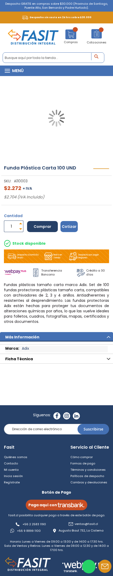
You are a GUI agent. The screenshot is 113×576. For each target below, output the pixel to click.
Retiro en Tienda (57, 256)
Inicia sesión (13, 476)
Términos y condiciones (88, 470)
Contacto (11, 463)
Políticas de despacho (87, 476)
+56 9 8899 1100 (29, 531)
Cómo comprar (81, 457)
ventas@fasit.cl (86, 524)
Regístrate (12, 482)
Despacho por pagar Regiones (88, 256)
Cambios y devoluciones (88, 482)
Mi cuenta (11, 470)
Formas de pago (82, 463)
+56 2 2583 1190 (34, 524)
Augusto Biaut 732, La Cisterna (81, 531)
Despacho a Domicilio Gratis (28, 256)
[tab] (56, 337)
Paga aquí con (42, 505)
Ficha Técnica (19, 359)
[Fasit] (33, 38)
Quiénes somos (15, 457)
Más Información (22, 337)
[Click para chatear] (88, 566)
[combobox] (53, 57)
